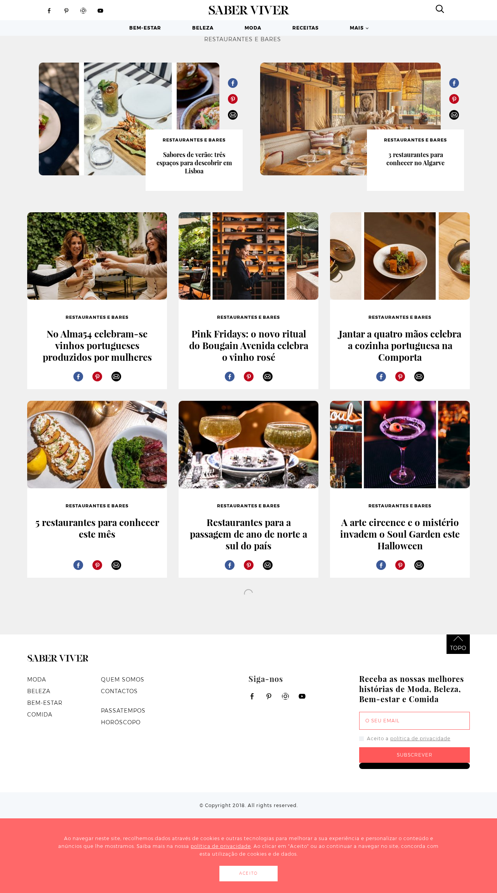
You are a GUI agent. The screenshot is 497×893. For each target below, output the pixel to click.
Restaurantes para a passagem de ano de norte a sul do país (248, 533)
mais (357, 28)
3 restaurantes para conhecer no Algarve (415, 158)
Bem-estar (145, 28)
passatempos (123, 710)
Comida (39, 714)
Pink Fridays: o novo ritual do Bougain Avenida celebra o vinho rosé (248, 345)
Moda (253, 28)
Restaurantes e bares (194, 140)
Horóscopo (121, 722)
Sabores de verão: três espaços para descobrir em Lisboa (194, 162)
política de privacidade (420, 738)
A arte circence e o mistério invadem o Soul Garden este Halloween (400, 533)
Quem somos (122, 679)
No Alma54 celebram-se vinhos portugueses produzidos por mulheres (97, 345)
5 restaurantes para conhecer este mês (97, 528)
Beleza (203, 28)
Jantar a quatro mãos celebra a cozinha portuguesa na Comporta (400, 345)
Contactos (119, 691)
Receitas (305, 28)
